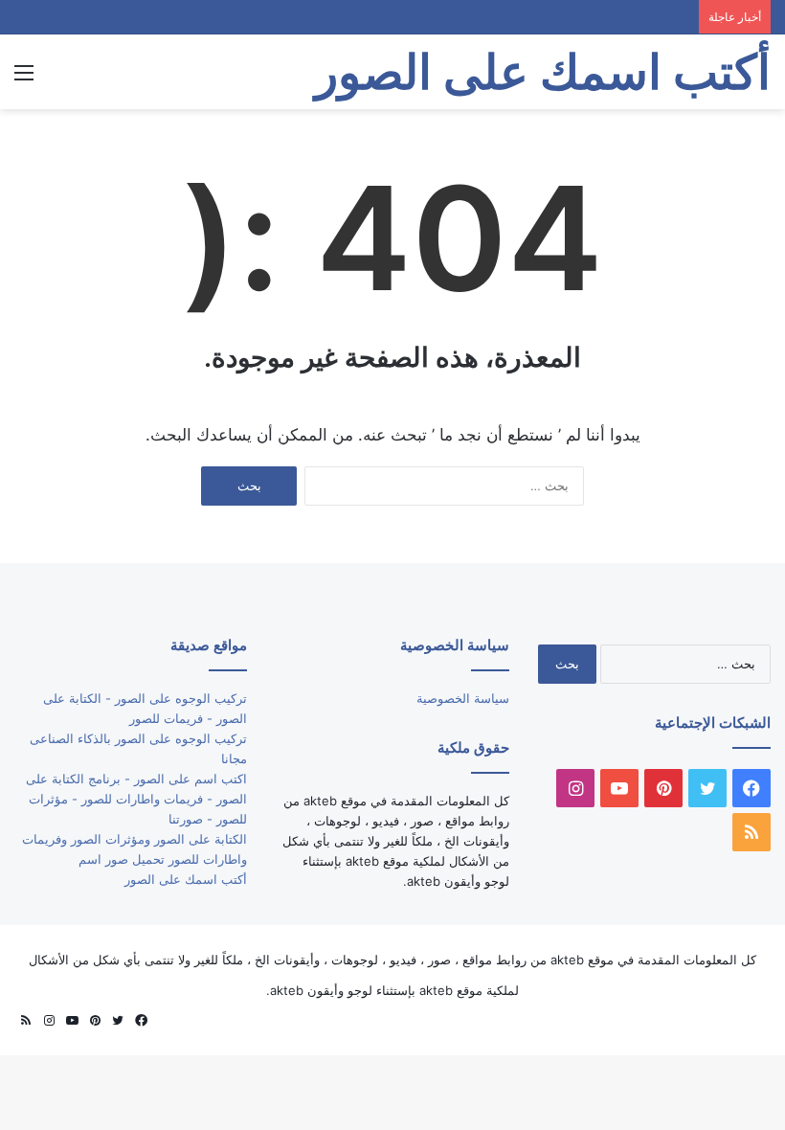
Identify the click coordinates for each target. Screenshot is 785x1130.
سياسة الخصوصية (462, 698)
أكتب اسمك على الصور (185, 879)
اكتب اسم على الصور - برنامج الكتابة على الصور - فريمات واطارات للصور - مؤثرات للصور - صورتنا (136, 798)
